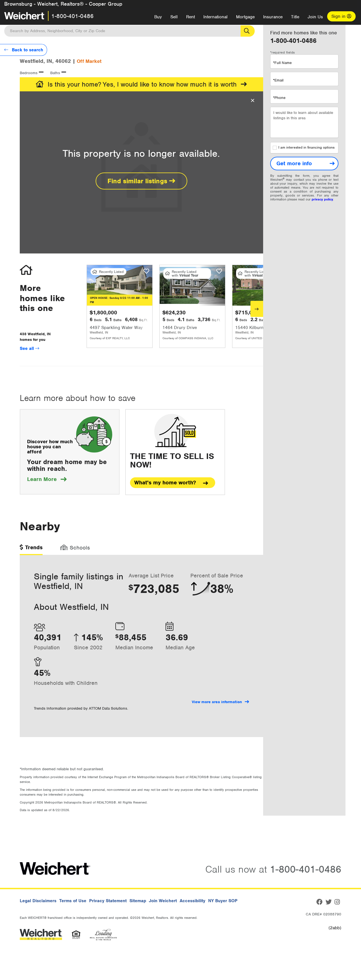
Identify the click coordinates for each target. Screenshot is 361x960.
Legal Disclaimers (38, 901)
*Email (278, 80)
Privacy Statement (108, 901)
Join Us (315, 17)
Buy (158, 17)
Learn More (47, 479)
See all (27, 348)
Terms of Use (72, 901)
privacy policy (322, 199)
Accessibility (192, 901)
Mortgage (245, 17)
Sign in (339, 16)
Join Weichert (163, 901)
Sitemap (137, 901)
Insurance (273, 17)
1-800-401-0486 (72, 16)
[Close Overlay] (252, 100)
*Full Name (282, 62)
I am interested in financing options (306, 148)
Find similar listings (138, 181)
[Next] (256, 309)
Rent (190, 17)
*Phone (279, 97)
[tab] (31, 549)
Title (295, 17)
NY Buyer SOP (222, 901)
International (215, 17)
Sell (174, 17)
